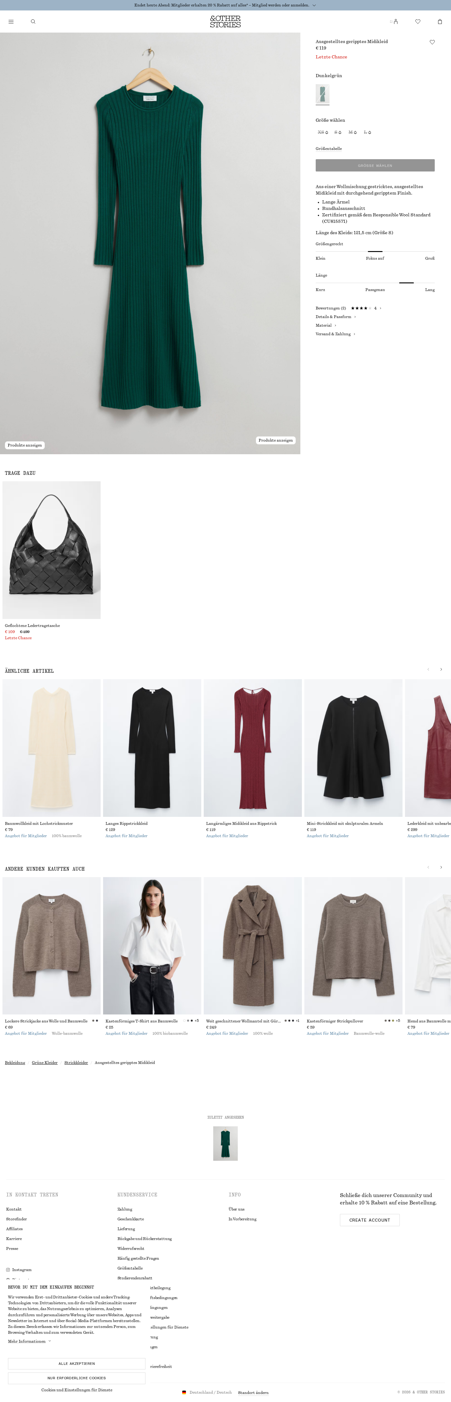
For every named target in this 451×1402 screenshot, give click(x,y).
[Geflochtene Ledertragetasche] (51, 550)
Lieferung (126, 1229)
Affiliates (14, 1229)
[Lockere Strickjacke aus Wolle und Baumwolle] (51, 946)
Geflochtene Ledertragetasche (32, 626)
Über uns (237, 1209)
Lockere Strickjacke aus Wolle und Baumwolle (46, 1021)
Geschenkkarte (131, 1219)
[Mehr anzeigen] (314, 5)
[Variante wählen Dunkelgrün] (323, 94)
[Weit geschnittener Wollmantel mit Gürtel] (253, 946)
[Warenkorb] (440, 21)
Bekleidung (15, 1063)
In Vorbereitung (242, 1219)
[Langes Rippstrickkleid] (152, 748)
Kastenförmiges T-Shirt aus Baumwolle (142, 1021)
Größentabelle (329, 149)
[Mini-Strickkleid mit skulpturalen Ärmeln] (353, 748)
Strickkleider (76, 1063)
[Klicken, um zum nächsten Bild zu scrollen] (441, 669)
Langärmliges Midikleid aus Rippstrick (241, 823)
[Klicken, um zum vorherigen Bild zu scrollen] (428, 669)
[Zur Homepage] (225, 21)
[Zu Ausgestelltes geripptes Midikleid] (225, 1143)
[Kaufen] (11, 21)
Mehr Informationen (27, 1341)
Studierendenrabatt (135, 1278)
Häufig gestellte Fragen (138, 1258)
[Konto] (396, 21)
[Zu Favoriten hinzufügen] (432, 42)
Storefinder (16, 1219)
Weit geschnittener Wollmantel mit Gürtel (244, 1021)
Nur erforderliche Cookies (77, 1378)
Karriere (14, 1239)
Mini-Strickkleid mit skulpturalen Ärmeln (345, 823)
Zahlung (125, 1209)
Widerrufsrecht (131, 1248)
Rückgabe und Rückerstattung (145, 1239)
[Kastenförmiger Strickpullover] (353, 946)
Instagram (22, 1270)
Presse (12, 1248)
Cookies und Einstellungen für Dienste (76, 1390)
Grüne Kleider (45, 1063)
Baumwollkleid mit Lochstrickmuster (39, 823)
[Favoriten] (418, 21)
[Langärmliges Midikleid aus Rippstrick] (253, 748)
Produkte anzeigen (25, 445)
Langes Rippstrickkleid (127, 823)
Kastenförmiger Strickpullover (335, 1021)
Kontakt (14, 1209)
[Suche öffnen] (33, 21)
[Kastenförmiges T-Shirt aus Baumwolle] (152, 946)
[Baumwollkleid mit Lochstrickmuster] (51, 748)
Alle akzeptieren (77, 1363)
